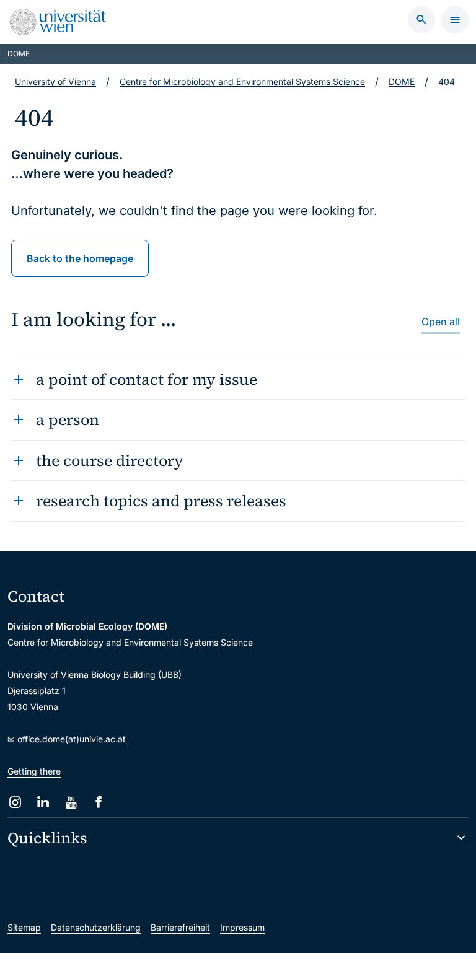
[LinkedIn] (43, 802)
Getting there (34, 771)
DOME (18, 53)
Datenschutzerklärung (96, 927)
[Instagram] (15, 802)
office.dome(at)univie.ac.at (71, 739)
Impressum (242, 927)
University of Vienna (55, 81)
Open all (440, 321)
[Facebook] (99, 802)
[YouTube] (71, 802)
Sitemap (24, 927)
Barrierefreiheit (180, 927)
